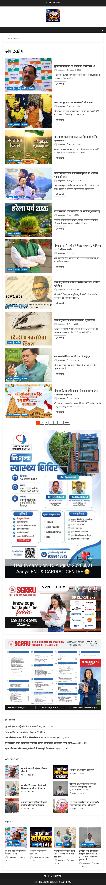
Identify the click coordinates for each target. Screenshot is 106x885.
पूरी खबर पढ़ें (61, 84)
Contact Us (56, 876)
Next (67, 423)
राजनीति (24, 88)
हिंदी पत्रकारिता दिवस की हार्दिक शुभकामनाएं (28, 328)
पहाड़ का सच (61, 70)
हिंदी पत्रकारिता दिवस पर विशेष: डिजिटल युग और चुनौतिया (28, 292)
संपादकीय (31, 88)
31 (60, 423)
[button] (5, 30)
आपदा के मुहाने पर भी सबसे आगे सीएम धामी (28, 111)
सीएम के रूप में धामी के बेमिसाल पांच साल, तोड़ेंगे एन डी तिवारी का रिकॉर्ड (28, 256)
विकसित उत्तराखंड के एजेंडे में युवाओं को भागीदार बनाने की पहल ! (28, 183)
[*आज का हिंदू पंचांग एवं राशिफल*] (41, 837)
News (10, 88)
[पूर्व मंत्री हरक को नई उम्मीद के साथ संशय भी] (16, 837)
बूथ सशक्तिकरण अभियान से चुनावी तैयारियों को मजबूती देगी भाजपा (29, 748)
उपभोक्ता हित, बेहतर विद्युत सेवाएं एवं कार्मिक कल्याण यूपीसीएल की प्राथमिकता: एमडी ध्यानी (38, 743)
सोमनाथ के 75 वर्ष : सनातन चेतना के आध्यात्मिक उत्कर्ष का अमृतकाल (28, 401)
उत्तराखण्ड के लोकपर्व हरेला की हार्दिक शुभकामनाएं (28, 220)
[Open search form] (102, 30)
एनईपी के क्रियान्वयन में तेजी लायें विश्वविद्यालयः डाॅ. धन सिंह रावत (29, 737)
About (46, 876)
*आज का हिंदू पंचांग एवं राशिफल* (17, 732)
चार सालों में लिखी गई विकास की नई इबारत (28, 365)
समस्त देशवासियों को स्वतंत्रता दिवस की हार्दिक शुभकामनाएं (28, 147)
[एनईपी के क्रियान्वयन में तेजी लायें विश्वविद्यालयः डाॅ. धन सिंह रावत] (65, 837)
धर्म (40, 844)
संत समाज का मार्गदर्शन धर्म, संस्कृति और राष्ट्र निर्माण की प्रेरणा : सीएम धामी (60, 805)
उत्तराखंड (17, 88)
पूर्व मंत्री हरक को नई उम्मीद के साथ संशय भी (28, 74)
